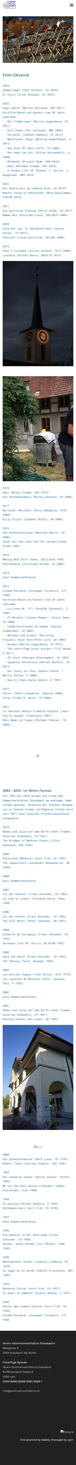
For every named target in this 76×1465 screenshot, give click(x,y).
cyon (70, 1439)
